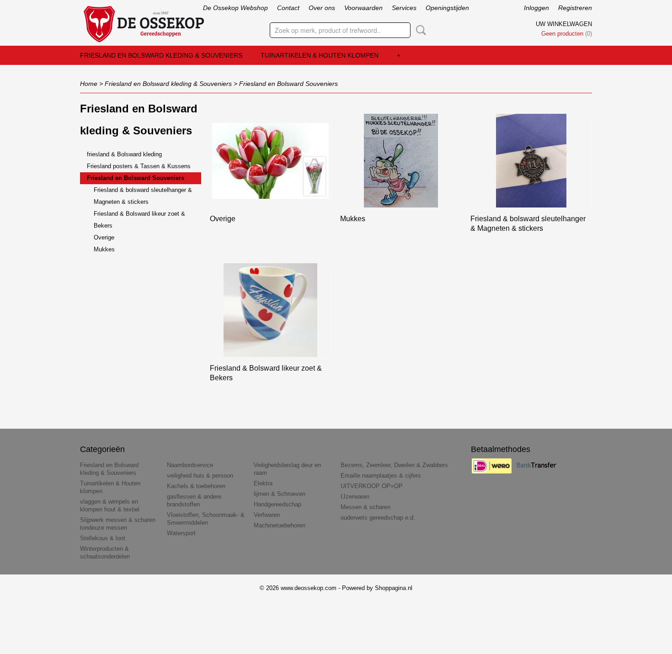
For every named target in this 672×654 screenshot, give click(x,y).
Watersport (181, 533)
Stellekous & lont (102, 538)
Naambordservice (190, 465)
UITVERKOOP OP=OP (372, 486)
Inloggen (536, 7)
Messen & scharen (365, 507)
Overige (104, 237)
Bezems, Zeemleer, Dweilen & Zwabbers (394, 465)
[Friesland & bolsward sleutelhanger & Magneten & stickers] (531, 160)
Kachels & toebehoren (196, 486)
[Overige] (270, 160)
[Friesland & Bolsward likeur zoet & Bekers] (270, 310)
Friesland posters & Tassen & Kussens (139, 166)
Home (88, 83)
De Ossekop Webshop (235, 7)
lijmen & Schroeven (279, 493)
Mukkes (104, 249)
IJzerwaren (355, 496)
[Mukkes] (400, 160)
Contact (288, 7)
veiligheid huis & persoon (200, 475)
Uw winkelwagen (564, 24)
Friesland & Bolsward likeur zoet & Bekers (139, 219)
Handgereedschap (277, 504)
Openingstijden (447, 7)
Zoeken (419, 30)
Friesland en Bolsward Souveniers (288, 83)
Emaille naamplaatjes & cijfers (381, 475)
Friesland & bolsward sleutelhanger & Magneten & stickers (143, 195)
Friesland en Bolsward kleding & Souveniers (161, 55)
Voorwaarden (363, 7)
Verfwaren (267, 514)
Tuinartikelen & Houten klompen (320, 55)
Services (404, 7)
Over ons (322, 7)
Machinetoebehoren (279, 525)
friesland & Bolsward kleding (124, 154)
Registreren (575, 7)
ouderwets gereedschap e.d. (378, 517)
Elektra (263, 483)
